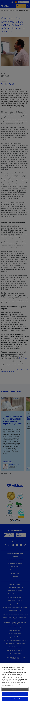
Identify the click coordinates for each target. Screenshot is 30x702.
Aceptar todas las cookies (15, 698)
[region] (15, 682)
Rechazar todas (15, 694)
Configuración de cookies (15, 689)
